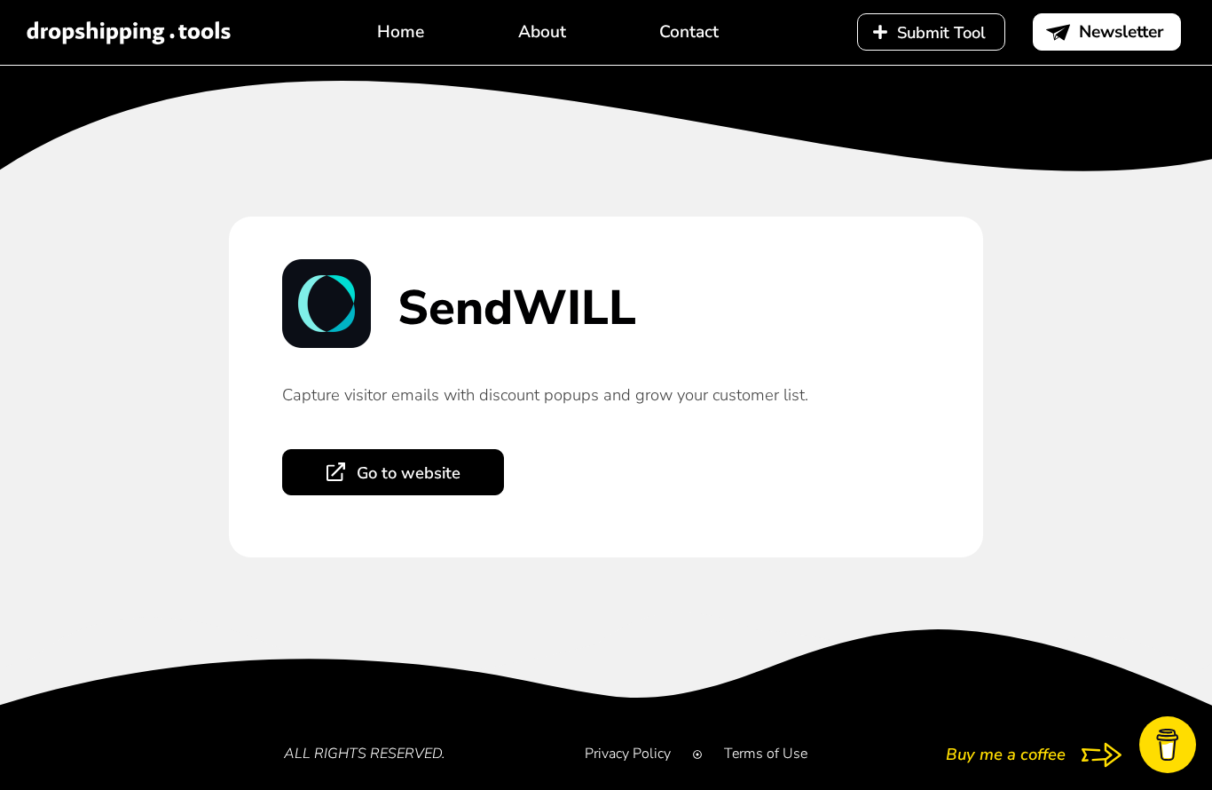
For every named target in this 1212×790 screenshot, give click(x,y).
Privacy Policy (628, 753)
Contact (689, 31)
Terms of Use (765, 753)
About (542, 31)
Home (400, 31)
